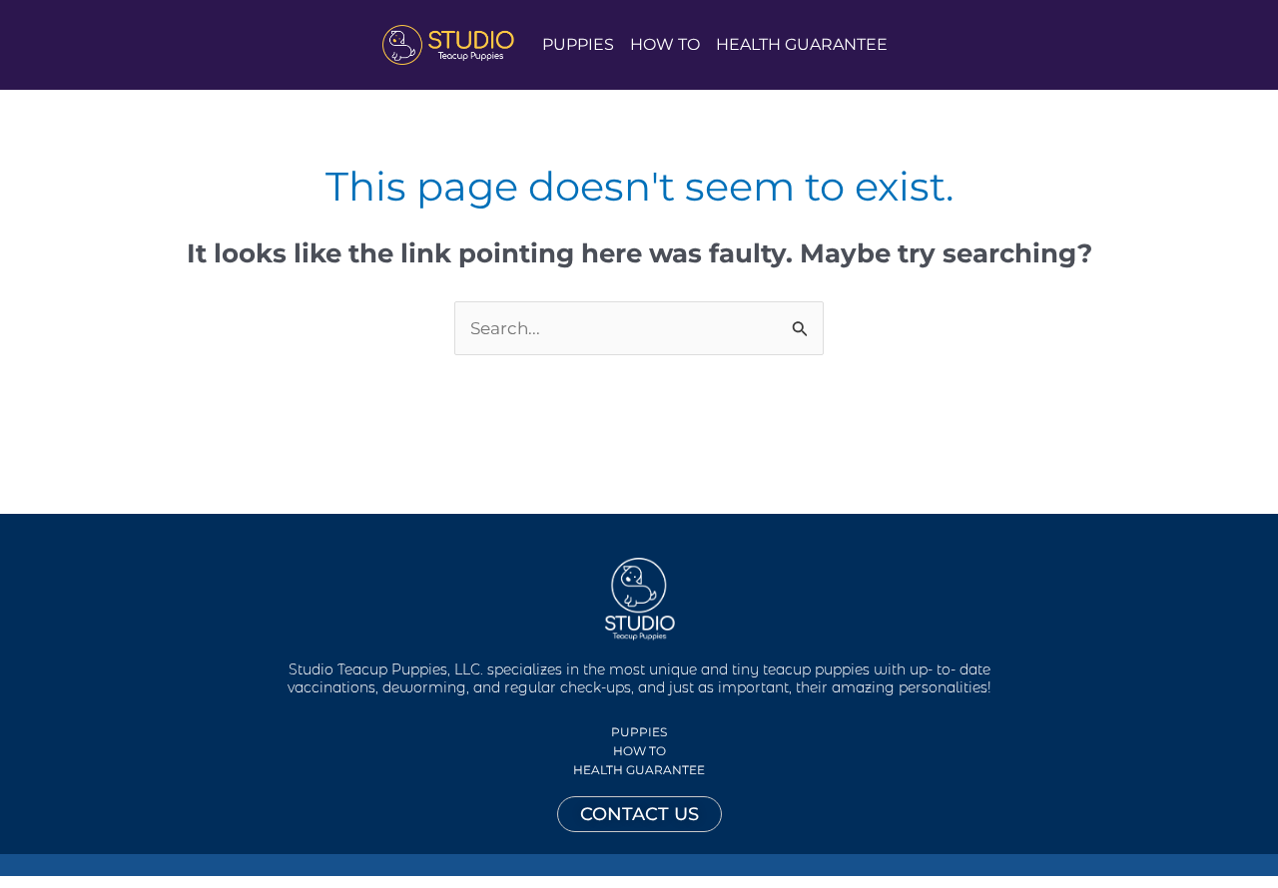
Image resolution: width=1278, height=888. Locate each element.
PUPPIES (578, 45)
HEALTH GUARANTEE (802, 45)
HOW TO (665, 45)
